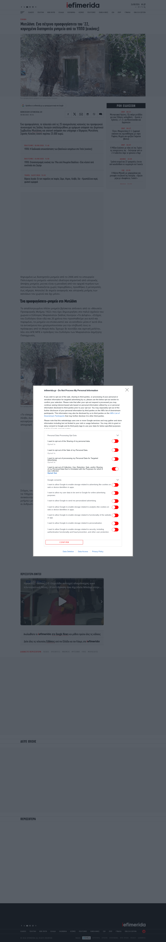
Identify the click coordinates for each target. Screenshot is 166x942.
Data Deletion (68, 551)
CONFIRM (64, 542)
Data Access (83, 551)
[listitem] (83, 435)
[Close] (127, 390)
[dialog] (83, 471)
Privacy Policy (97, 551)
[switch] (115, 441)
